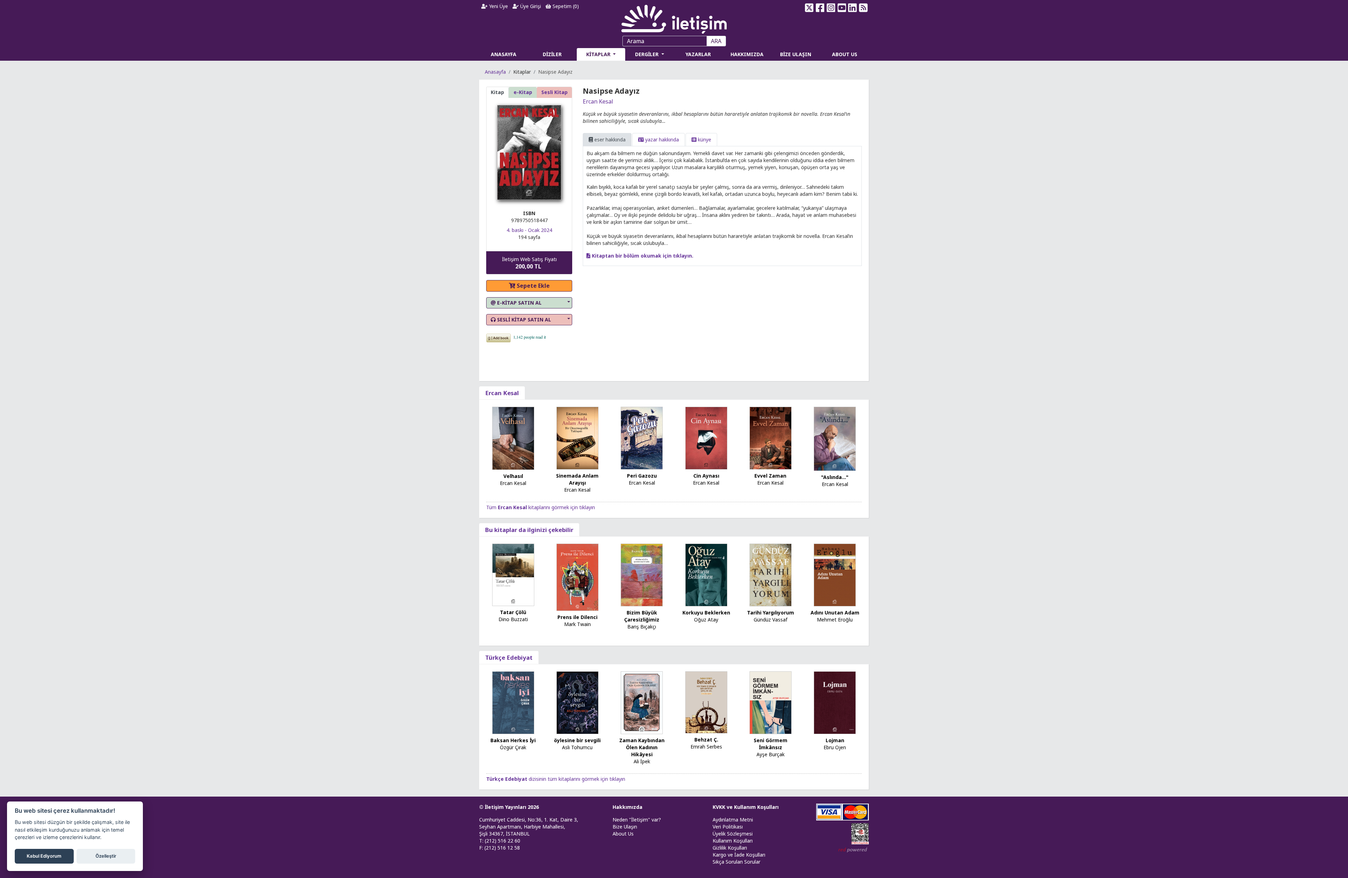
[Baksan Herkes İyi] (513, 702)
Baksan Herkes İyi (513, 740)
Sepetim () (565, 6)
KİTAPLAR (599, 54)
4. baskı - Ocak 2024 (529, 230)
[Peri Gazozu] (642, 437)
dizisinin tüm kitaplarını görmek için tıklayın (555, 779)
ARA (716, 41)
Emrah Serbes (706, 746)
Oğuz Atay (706, 619)
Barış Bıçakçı (641, 626)
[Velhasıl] (513, 437)
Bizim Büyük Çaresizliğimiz (641, 616)
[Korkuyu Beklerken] (706, 574)
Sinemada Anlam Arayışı (577, 479)
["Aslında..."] (835, 438)
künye (703, 139)
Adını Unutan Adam (835, 612)
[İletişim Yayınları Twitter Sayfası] (809, 7)
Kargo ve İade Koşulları (739, 854)
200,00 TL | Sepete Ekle (1309, 851)
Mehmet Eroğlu (835, 619)
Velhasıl (513, 476)
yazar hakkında (661, 139)
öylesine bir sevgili (577, 740)
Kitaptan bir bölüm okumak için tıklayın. (641, 255)
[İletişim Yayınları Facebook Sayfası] (820, 7)
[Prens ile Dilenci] (577, 576)
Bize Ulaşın (625, 826)
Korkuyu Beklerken (706, 612)
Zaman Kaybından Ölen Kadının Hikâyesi (642, 747)
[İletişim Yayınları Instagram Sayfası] (831, 7)
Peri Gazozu (642, 475)
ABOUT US (844, 54)
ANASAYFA (503, 54)
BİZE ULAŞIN (795, 54)
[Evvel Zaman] (770, 437)
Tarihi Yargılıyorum (770, 612)
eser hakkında (609, 139)
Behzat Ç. (706, 739)
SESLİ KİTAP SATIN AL (523, 319)
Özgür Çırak (513, 747)
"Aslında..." (834, 477)
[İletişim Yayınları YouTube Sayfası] (841, 7)
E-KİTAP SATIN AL (519, 302)
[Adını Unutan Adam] (835, 574)
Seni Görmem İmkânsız (770, 744)
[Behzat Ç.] (706, 701)
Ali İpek (642, 761)
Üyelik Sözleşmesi (733, 833)
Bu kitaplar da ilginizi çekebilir (529, 530)
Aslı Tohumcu (577, 747)
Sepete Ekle (532, 286)
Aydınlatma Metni (733, 819)
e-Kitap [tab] (523, 92)
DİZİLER (552, 54)
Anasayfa (495, 71)
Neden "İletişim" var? (637, 819)
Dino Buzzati (513, 619)
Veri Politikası (728, 826)
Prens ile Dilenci (577, 617)
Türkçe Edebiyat (509, 657)
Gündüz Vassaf (770, 619)
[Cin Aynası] (706, 437)
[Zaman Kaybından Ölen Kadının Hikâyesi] (642, 702)
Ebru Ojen (835, 747)
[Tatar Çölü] (513, 574)
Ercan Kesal (598, 101)
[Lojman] (835, 702)
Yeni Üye (498, 6)
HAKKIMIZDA (747, 54)
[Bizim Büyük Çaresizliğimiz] (642, 574)
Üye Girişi (530, 6)
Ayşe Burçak (770, 754)
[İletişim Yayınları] (674, 17)
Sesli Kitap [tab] (554, 92)
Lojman (835, 740)
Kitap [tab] (497, 92)
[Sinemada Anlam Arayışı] (577, 437)
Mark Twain (577, 624)
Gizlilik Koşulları (730, 847)
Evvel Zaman (770, 475)
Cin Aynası (706, 475)
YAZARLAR (698, 54)
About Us (623, 833)
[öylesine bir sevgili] (577, 702)
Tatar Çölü (513, 612)
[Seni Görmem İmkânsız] (770, 702)
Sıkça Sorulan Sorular (736, 861)
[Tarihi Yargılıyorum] (770, 574)
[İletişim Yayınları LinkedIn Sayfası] (852, 7)
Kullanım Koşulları (733, 840)
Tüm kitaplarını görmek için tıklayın (540, 507)
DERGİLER (647, 54)
